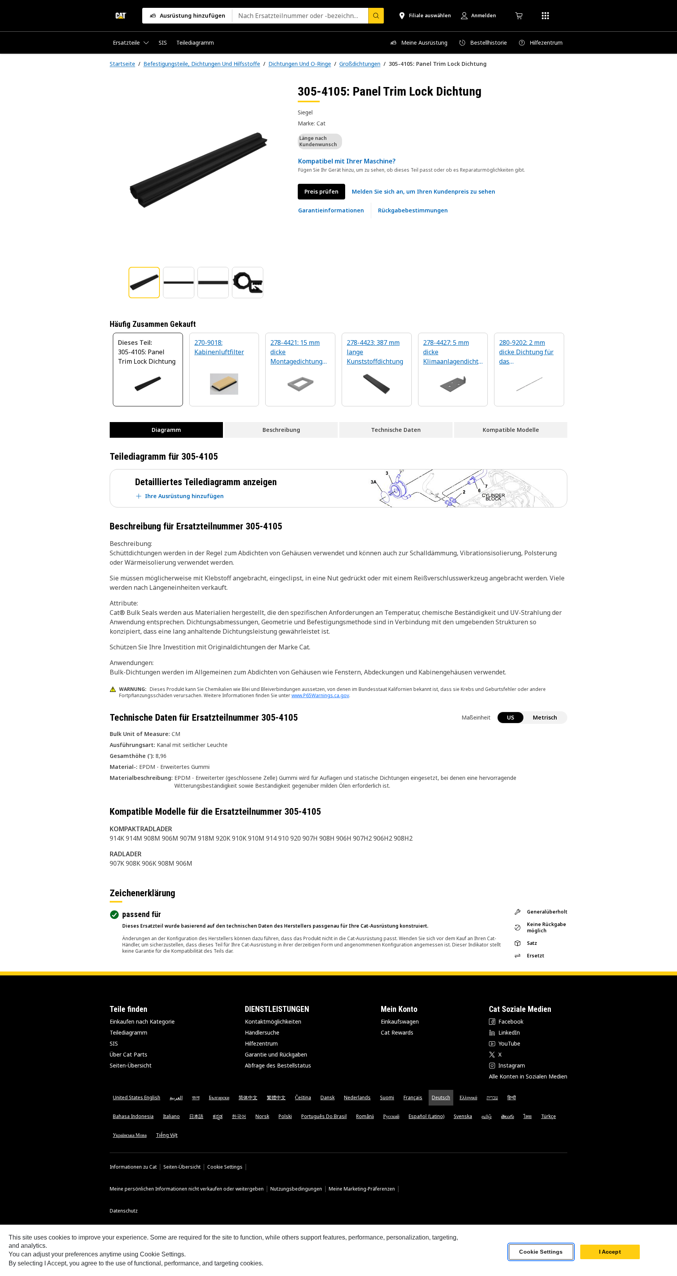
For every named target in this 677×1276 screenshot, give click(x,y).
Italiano (171, 1116)
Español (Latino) (426, 1116)
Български (219, 1097)
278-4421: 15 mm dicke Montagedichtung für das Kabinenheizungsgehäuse (299, 352)
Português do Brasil (324, 1116)
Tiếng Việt (166, 1135)
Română (365, 1116)
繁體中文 (276, 1097)
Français (413, 1097)
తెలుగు (507, 1116)
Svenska (463, 1116)
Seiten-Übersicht (131, 1065)
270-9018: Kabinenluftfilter (219, 347)
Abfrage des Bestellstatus (278, 1065)
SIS (114, 1043)
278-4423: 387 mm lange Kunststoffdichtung (375, 352)
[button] (423, 191)
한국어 (239, 1116)
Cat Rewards (397, 1032)
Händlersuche (262, 1032)
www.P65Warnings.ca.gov (320, 695)
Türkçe (548, 1116)
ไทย (527, 1116)
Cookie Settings (225, 1167)
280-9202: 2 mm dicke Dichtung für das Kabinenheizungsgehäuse (528, 352)
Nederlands (357, 1097)
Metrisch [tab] (545, 717)
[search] (376, 16)
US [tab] (510, 717)
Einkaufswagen (400, 1021)
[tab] (144, 282)
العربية (176, 1097)
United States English (136, 1097)
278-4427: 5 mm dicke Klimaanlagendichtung (452, 352)
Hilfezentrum (261, 1043)
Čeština (303, 1097)
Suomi (387, 1097)
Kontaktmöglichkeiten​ (273, 1021)
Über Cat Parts (128, 1054)
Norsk (262, 1116)
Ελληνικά (468, 1097)
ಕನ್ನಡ (218, 1116)
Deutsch (441, 1097)
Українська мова (130, 1135)
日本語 (196, 1116)
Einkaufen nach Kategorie (142, 1021)
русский (391, 1116)
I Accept (610, 1252)
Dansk (327, 1097)
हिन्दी (511, 1097)
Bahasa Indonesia (133, 1116)
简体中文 (248, 1097)
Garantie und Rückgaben (276, 1054)
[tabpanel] (197, 171)
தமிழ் (487, 1116)
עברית (492, 1097)
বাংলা (195, 1097)
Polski (285, 1116)
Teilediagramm (128, 1032)
